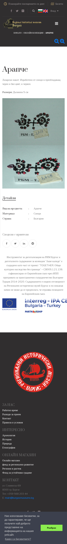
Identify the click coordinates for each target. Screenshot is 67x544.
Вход (53, 10)
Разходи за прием (11, 414)
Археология (8, 435)
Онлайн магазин (11, 460)
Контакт (6, 418)
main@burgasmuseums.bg (19, 497)
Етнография (8, 447)
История (6, 439)
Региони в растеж (11, 468)
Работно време (10, 410)
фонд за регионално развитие (18, 464)
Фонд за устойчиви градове (17, 472)
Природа (7, 443)
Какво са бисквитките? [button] (18, 539)
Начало (18, 33)
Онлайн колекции (33, 33)
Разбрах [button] (51, 528)
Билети (59, 3)
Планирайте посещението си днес (26, 3)
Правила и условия (12, 422)
